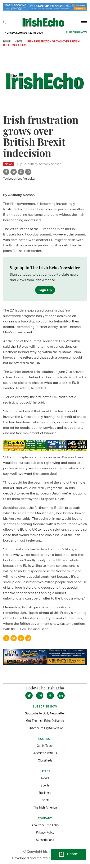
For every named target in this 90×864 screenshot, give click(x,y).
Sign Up (45, 290)
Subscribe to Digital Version (45, 728)
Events (45, 800)
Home (6, 41)
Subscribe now (76, 32)
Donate (72, 854)
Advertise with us (45, 753)
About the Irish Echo (45, 825)
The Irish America (45, 807)
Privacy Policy (45, 832)
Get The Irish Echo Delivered (45, 721)
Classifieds (45, 760)
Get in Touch (45, 746)
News (18, 41)
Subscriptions (45, 840)
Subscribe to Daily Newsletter (45, 713)
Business (45, 793)
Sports (45, 785)
